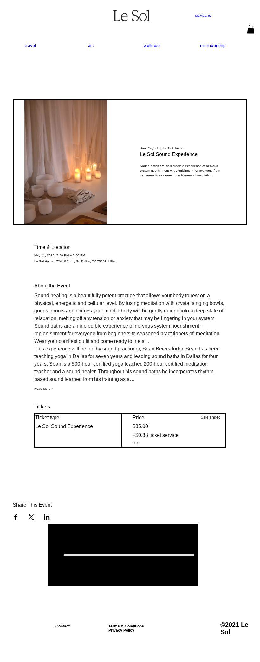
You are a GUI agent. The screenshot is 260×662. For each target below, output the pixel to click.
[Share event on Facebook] (16, 517)
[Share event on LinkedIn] (47, 517)
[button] (250, 29)
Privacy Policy (121, 630)
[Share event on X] (31, 517)
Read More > (43, 388)
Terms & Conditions (126, 626)
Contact (62, 626)
